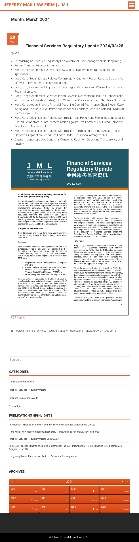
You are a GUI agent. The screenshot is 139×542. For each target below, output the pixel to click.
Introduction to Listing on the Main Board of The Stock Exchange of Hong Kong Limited (52, 424)
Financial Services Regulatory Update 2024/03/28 (74, 45)
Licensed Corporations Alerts (23, 398)
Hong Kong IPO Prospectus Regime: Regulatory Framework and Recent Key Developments (54, 432)
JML (16, 53)
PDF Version (18, 317)
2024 (69, 481)
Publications (76, 330)
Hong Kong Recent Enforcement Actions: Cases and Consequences (43, 456)
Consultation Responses (21, 381)
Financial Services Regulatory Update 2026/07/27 (34, 439)
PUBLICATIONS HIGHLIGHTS (100, 330)
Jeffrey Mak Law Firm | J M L (36, 4)
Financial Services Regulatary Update (47, 330)
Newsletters (15, 406)
